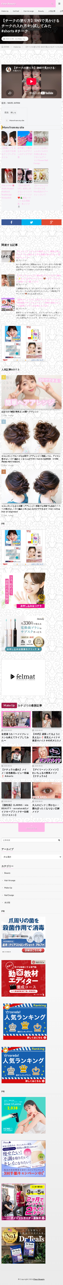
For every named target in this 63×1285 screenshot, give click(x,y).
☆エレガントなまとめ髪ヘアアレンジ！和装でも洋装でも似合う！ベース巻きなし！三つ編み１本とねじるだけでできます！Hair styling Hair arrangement (31, 509)
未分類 (7, 902)
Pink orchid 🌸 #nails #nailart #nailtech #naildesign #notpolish (8, 191)
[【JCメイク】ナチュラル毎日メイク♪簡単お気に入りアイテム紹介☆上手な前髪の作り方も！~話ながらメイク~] (8, 256)
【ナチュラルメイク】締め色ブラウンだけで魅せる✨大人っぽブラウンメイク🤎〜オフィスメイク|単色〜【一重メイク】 (38, 278)
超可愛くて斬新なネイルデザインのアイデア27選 (25, 152)
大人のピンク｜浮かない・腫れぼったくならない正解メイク (45, 808)
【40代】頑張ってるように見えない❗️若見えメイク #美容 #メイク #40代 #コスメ (46, 737)
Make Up (4, 11)
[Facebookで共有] (11, 222)
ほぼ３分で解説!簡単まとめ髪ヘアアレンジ (19, 411)
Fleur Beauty (39, 1279)
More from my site (15, 120)
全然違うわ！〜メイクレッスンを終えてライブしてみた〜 (15, 737)
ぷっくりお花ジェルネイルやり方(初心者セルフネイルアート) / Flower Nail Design (41, 155)
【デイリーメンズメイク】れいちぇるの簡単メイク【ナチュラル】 (45, 772)
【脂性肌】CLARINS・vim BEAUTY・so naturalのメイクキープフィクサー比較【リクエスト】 (15, 810)
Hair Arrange (29, 11)
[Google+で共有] (51, 222)
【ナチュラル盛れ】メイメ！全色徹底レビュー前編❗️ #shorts (15, 772)
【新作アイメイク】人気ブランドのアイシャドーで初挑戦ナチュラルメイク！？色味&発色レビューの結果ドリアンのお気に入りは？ (38, 302)
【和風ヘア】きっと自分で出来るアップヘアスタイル (8, 152)
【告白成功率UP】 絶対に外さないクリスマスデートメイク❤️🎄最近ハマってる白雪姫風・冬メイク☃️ (25, 196)
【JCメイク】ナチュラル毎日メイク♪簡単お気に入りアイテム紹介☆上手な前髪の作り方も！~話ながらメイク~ (38, 254)
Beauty (41, 11)
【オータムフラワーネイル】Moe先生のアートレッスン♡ (41, 190)
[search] (59, 840)
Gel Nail (16, 11)
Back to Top (31, 828)
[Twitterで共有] (32, 222)
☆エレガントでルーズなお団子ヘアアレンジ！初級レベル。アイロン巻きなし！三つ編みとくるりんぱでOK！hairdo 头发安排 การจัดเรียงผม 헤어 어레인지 (31, 459)
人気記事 (51, 11)
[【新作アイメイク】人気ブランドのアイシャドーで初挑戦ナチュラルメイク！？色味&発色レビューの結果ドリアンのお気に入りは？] (8, 304)
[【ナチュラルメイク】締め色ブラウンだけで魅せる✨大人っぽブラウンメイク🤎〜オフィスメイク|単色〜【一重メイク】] (8, 280)
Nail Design (9, 895)
